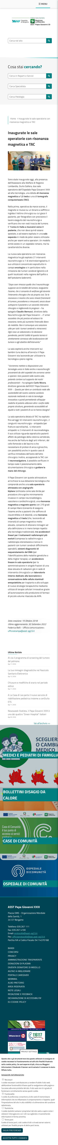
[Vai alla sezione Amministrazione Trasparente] (26, 1029)
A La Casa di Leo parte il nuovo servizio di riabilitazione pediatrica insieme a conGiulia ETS (28, 698)
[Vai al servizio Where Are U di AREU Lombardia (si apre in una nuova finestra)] (17, 1040)
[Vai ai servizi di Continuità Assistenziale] (36, 1040)
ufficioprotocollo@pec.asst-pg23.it (28, 936)
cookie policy (11, 1064)
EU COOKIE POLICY (17, 1002)
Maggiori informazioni (12, 1075)
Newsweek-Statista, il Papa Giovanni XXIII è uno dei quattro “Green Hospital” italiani (29, 712)
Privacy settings (29, 1051)
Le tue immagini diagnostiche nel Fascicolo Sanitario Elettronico (28, 671)
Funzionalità (9, 1093)
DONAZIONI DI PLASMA (19, 963)
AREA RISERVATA (16, 986)
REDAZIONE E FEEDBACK (20, 994)
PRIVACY (12, 956)
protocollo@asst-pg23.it (25, 933)
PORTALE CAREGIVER (18, 975)
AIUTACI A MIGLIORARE (19, 971)
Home (13, 118)
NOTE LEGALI (14, 990)
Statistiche (9, 1108)
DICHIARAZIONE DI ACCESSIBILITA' (24, 998)
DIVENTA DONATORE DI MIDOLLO (24, 967)
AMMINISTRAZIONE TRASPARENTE (25, 959)
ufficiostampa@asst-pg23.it (21, 631)
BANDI (11, 948)
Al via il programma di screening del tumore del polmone (29, 659)
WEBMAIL (12, 979)
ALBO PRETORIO (16, 982)
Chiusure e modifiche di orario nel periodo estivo (28, 684)
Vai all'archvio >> (42, 723)
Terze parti (9, 1119)
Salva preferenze (12, 1130)
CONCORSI (13, 952)
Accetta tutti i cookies (15, 1138)
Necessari (9, 1079)
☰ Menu (43, 4)
